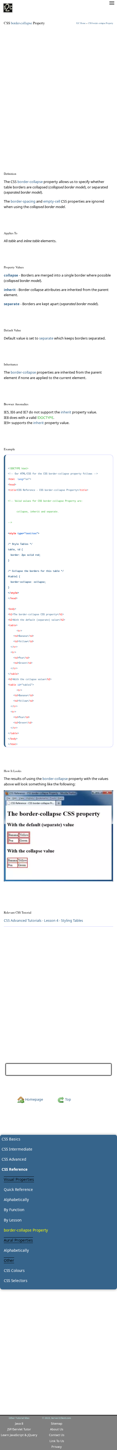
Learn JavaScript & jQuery (19, 1435)
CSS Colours (14, 1270)
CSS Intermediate (17, 1149)
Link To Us (57, 1441)
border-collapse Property (26, 1230)
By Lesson (12, 1220)
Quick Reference (18, 1189)
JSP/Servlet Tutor (19, 1429)
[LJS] (8, 8)
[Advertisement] (58, 89)
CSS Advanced (14, 1159)
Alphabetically (16, 1199)
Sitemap (56, 1423)
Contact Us (56, 1435)
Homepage (33, 1099)
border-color (97, 1069)
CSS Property (100, 23)
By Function (14, 1209)
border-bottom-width (25, 1069)
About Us (56, 1429)
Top (67, 1099)
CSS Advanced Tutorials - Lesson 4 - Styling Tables (43, 920)
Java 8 (19, 1423)
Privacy (56, 1447)
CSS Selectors (15, 1280)
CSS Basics (11, 1139)
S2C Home (80, 23)
